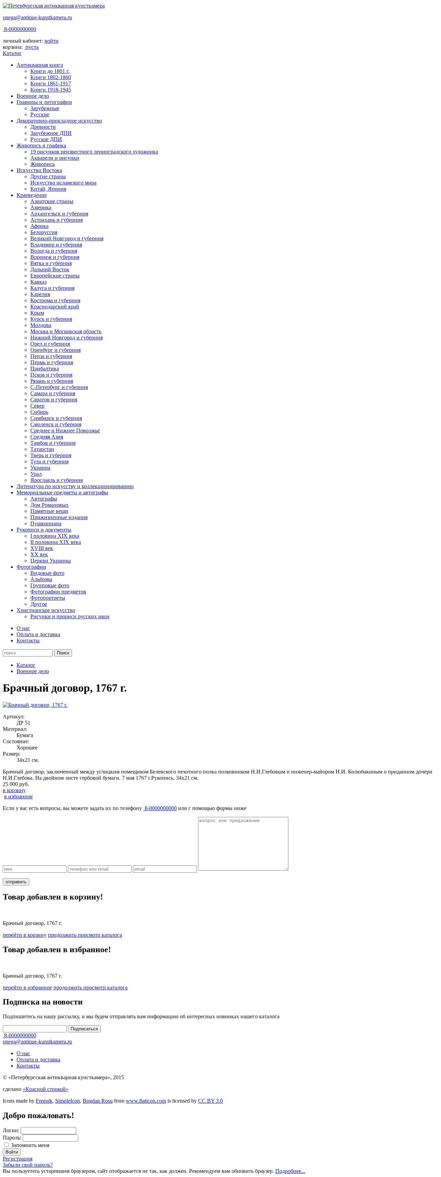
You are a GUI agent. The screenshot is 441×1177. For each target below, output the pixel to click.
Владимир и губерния (56, 245)
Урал (36, 474)
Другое (38, 604)
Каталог (12, 53)
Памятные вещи (49, 511)
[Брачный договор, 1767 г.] (35, 705)
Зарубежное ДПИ (51, 133)
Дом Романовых (49, 505)
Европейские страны (55, 276)
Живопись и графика (41, 145)
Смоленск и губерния (55, 424)
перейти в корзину (25, 935)
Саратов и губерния (53, 399)
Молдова (40, 325)
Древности (43, 127)
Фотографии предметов (58, 592)
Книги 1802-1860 (50, 77)
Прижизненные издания (59, 517)
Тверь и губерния (50, 455)
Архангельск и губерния (59, 214)
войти (51, 41)
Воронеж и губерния (54, 257)
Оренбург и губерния (55, 350)
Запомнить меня (30, 1145)
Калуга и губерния (52, 288)
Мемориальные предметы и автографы (62, 492)
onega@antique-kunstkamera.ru (37, 17)
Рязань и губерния (51, 381)
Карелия (40, 294)
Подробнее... (290, 1171)
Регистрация (17, 1159)
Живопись (42, 164)
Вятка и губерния (51, 263)
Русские (39, 114)
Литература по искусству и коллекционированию (75, 486)
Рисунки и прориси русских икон (70, 616)
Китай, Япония (48, 189)
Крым (37, 313)
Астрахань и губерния (56, 220)
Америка (40, 207)
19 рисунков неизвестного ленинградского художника (94, 152)
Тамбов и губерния (52, 443)
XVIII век (41, 548)
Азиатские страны (51, 201)
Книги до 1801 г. (50, 71)
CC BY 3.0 (210, 1101)
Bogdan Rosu (98, 1101)
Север (37, 406)
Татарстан (42, 449)
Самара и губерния (52, 393)
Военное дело (33, 96)
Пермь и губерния (51, 362)
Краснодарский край (54, 306)
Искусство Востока (39, 170)
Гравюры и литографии (44, 102)
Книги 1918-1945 (50, 90)
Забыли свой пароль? (28, 1165)
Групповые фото (49, 585)
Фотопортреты (47, 598)
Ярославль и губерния (56, 480)
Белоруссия (43, 232)
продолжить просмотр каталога (85, 935)
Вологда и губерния (53, 251)
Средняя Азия (46, 437)
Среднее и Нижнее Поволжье (65, 430)
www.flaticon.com (146, 1101)
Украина (40, 468)
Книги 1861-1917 (50, 83)
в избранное (18, 796)
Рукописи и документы (44, 530)
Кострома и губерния (55, 300)
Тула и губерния (49, 461)
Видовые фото (47, 573)
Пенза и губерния (51, 356)
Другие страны (48, 176)
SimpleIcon (67, 1101)
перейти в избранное (27, 987)
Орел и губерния (50, 344)
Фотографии (31, 567)
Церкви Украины (50, 561)
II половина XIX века (55, 542)
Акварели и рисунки (54, 158)
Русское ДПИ (46, 139)
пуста (32, 47)
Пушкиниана (45, 523)
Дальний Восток (49, 269)
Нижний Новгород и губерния (66, 337)
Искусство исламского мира (63, 183)
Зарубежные (44, 108)
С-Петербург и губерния (59, 387)
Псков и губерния (51, 375)
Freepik (44, 1101)
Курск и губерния (51, 319)
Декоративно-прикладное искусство (59, 121)
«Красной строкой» (46, 1089)
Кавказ (38, 282)
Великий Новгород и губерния (66, 238)
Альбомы (41, 579)
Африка (39, 226)
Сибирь (39, 412)
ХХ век (39, 554)
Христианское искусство (46, 610)
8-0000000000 (19, 29)
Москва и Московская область (65, 331)
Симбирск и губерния (56, 418)
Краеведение (32, 195)
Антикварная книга (40, 65)
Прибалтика (44, 368)
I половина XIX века (54, 536)
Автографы (43, 499)
